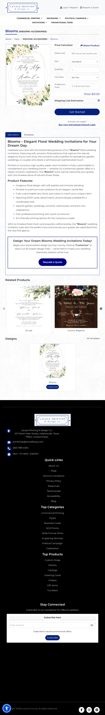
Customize (52, 387)
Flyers (52, 518)
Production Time (60, 85)
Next (101, 308)
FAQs (53, 471)
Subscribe (52, 637)
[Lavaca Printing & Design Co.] (22, 7)
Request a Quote (52, 262)
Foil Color (59, 77)
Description (13, 134)
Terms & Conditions (53, 476)
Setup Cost (60, 53)
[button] (7, 708)
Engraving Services (52, 538)
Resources (53, 486)
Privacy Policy (53, 481)
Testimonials (54, 491)
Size (56, 61)
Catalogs (52, 570)
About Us (54, 466)
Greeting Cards (52, 575)
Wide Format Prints (52, 533)
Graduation (52, 548)
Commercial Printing (52, 513)
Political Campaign (52, 543)
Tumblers (52, 590)
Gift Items (52, 585)
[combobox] (85, 62)
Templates (29, 134)
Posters (52, 565)
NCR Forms (52, 528)
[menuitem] (29, 18)
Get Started (77, 112)
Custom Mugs (52, 560)
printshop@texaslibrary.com (28, 441)
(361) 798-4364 (20, 447)
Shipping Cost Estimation (69, 100)
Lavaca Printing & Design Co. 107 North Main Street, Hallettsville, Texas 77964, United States (37, 433)
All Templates (93, 338)
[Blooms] (52, 361)
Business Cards (52, 523)
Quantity (59, 69)
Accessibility (53, 496)
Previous (4, 308)
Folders (53, 580)
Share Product (91, 45)
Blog (53, 501)
